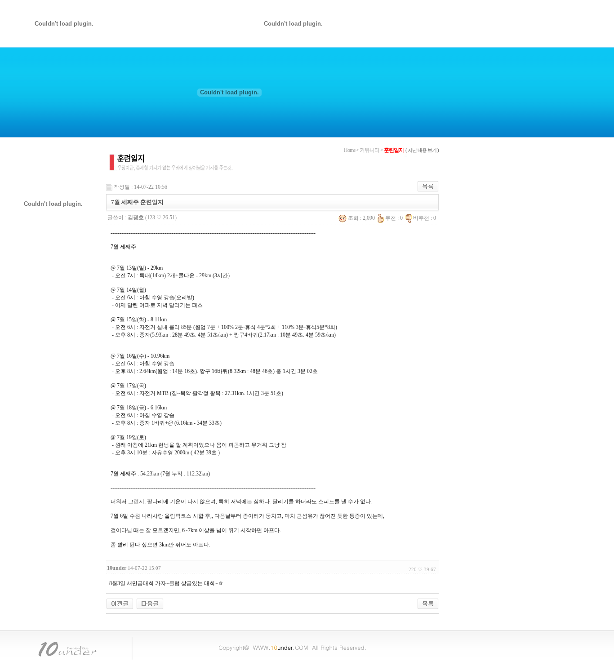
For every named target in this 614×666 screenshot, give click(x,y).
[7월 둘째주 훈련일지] (150, 603)
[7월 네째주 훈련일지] (119, 603)
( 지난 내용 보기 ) (422, 150)
